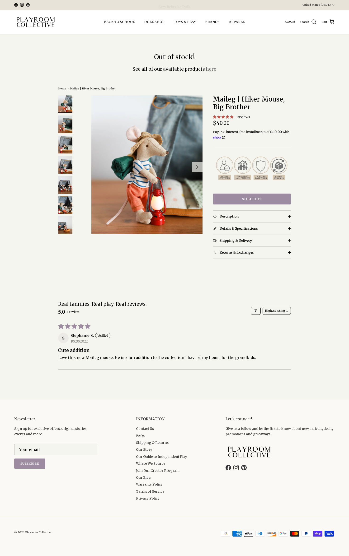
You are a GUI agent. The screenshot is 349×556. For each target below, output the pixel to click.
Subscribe (29, 463)
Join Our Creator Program (157, 470)
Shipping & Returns (152, 442)
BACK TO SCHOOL (119, 22)
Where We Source (150, 463)
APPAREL (237, 22)
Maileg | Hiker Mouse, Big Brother (93, 88)
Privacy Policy (148, 498)
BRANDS (212, 22)
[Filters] (256, 311)
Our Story (144, 449)
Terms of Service (150, 491)
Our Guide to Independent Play (161, 456)
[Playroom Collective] (35, 22)
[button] (223, 117)
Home (62, 88)
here (211, 69)
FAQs (140, 436)
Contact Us (145, 428)
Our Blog (143, 477)
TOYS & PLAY (185, 22)
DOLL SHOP (154, 22)
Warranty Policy (149, 484)
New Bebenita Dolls (174, 5)
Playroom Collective (38, 532)
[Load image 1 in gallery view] (147, 164)
